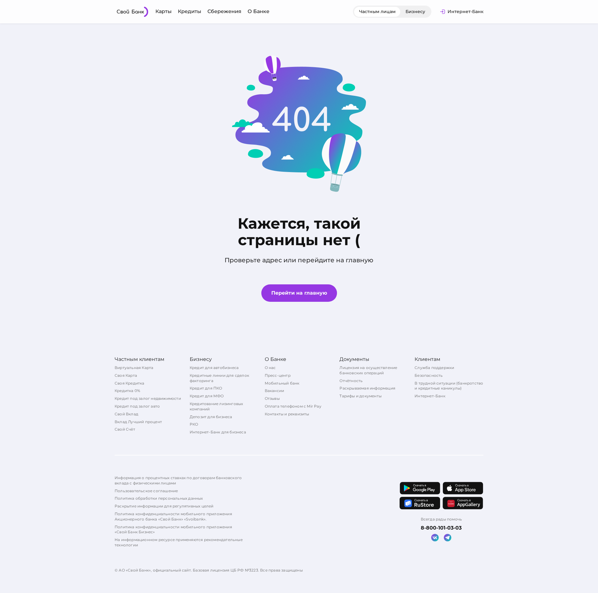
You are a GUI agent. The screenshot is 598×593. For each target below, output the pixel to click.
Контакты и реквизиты (287, 414)
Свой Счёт (125, 429)
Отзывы (272, 398)
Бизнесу (415, 11)
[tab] (377, 12)
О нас (270, 367)
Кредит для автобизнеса (214, 367)
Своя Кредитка (130, 383)
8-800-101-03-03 (441, 528)
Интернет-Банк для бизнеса (218, 432)
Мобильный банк (282, 383)
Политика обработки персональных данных (159, 498)
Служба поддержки (434, 367)
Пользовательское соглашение (146, 490)
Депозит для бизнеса (211, 416)
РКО (194, 424)
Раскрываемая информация (367, 388)
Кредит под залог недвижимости (148, 398)
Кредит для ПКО (206, 388)
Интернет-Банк (430, 396)
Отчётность (351, 380)
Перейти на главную (299, 293)
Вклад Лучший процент (138, 421)
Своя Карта (126, 375)
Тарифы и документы (360, 396)
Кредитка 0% (127, 390)
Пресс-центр (278, 375)
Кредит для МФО (207, 396)
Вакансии (274, 390)
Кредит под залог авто (137, 406)
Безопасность (429, 375)
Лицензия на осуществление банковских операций (368, 370)
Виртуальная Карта (134, 367)
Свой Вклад (126, 414)
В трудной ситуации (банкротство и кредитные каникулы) (449, 386)
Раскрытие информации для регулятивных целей (164, 506)
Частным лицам (377, 11)
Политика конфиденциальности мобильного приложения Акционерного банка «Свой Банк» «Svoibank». (173, 516)
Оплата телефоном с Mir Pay (293, 406)
